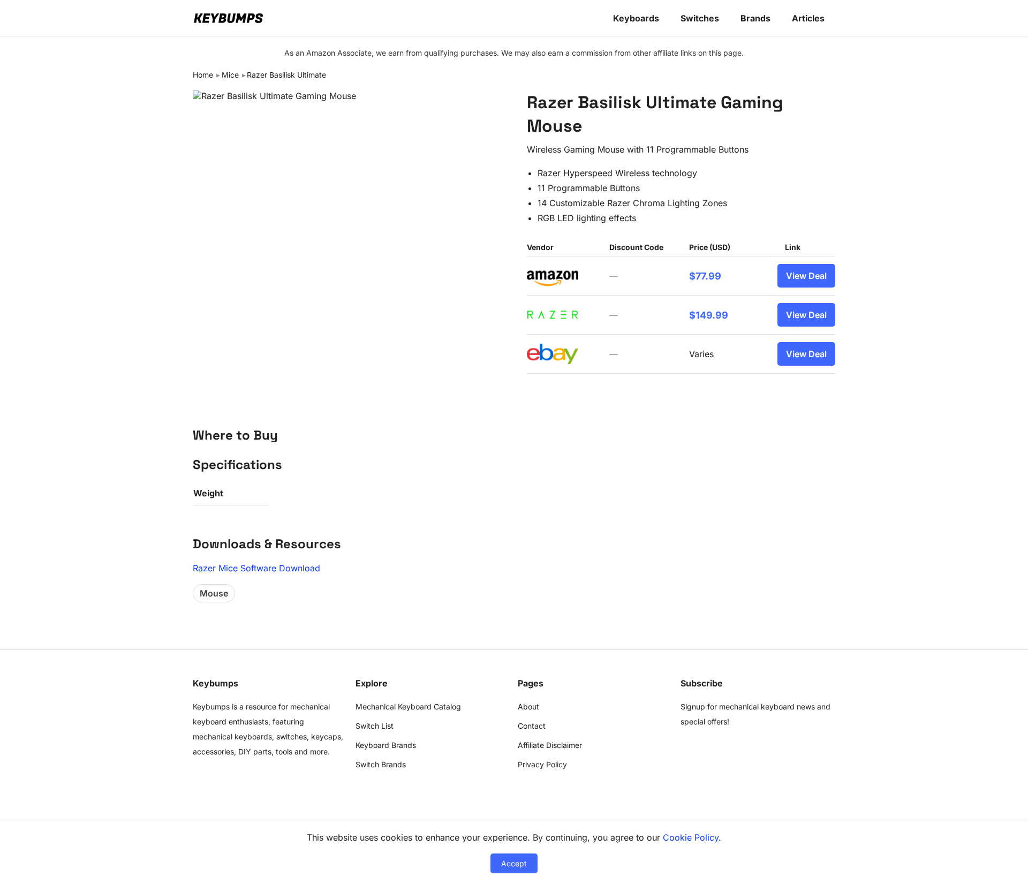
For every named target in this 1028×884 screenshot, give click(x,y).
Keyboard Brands (386, 745)
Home (203, 74)
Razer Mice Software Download (256, 568)
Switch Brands (381, 764)
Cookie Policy (691, 837)
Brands (755, 18)
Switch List (375, 725)
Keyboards (636, 18)
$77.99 (705, 276)
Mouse (214, 593)
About (528, 706)
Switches (700, 18)
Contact (532, 725)
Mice (230, 74)
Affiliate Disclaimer (550, 745)
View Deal (806, 275)
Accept (514, 863)
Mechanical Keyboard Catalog (408, 706)
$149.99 (708, 315)
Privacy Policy (542, 764)
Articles (808, 18)
